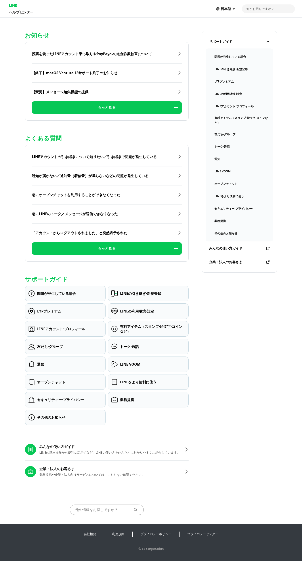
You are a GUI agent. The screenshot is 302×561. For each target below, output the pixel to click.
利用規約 (118, 534)
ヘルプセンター (21, 12)
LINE (13, 5)
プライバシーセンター (202, 534)
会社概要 (90, 534)
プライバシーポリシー (155, 534)
